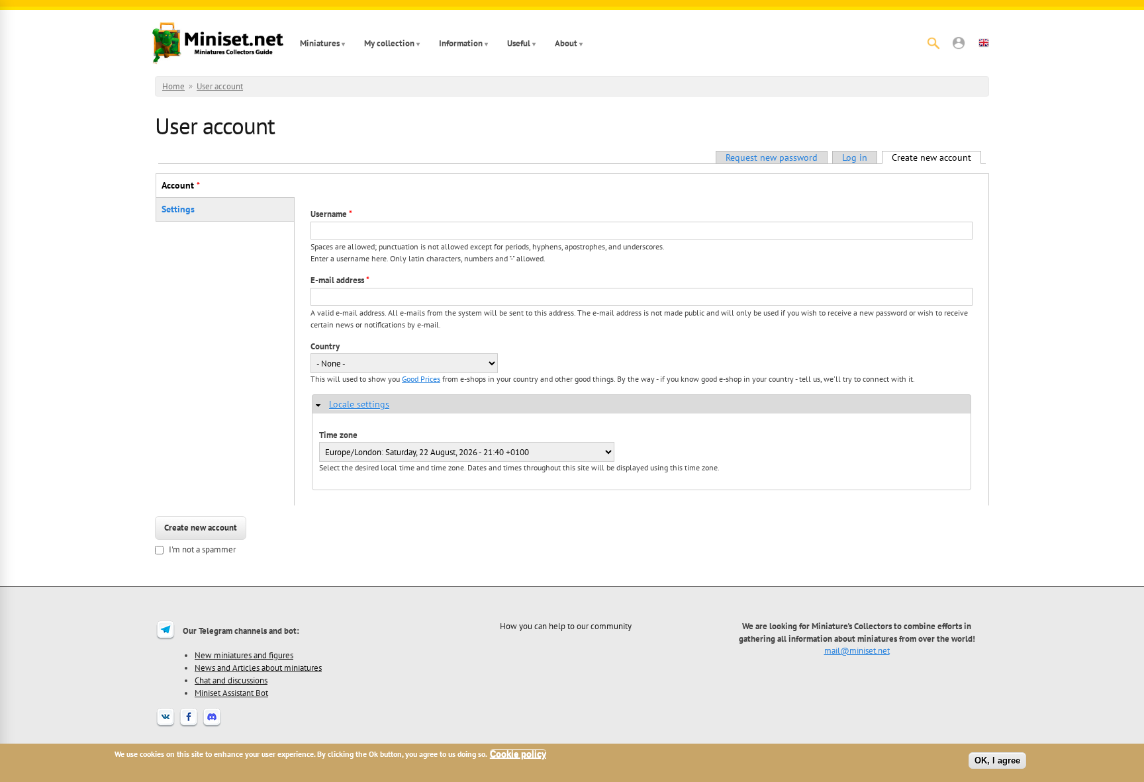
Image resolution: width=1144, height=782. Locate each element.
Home (173, 86)
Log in (854, 157)
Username (331, 214)
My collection (389, 43)
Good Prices (421, 379)
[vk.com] (165, 725)
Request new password (772, 157)
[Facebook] (188, 725)
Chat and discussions (231, 680)
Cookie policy (518, 754)
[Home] (217, 43)
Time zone (338, 435)
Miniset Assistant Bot (231, 692)
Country (325, 346)
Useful (518, 43)
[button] (959, 43)
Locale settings (359, 404)
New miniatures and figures (244, 655)
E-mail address (339, 280)
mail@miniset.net (857, 650)
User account (220, 86)
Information (461, 43)
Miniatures (320, 43)
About (566, 43)
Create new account (936, 157)
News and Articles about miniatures (258, 667)
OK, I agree (997, 760)
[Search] (933, 43)
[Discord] (211, 725)
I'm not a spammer (202, 549)
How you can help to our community (566, 626)
